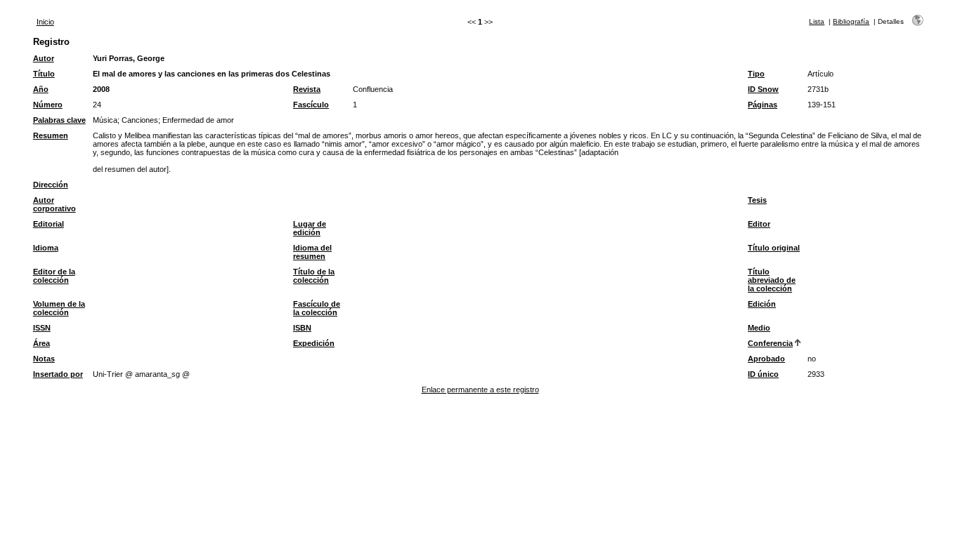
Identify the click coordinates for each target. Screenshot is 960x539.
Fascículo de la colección (316, 308)
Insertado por (58, 374)
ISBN (302, 328)
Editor (759, 224)
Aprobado (766, 358)
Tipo (756, 73)
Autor (43, 58)
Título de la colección (314, 275)
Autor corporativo (54, 204)
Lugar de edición (309, 228)
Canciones (140, 120)
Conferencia (770, 343)
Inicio (45, 22)
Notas (44, 358)
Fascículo (311, 104)
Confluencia (373, 89)
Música (105, 120)
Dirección (50, 184)
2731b (818, 89)
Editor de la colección (54, 275)
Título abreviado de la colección (772, 280)
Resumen (50, 135)
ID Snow (763, 89)
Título (44, 73)
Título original (774, 248)
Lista (816, 21)
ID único (763, 374)
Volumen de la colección (59, 308)
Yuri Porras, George (128, 58)
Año (40, 89)
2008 (101, 89)
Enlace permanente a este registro (480, 389)
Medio (759, 328)
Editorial (48, 224)
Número (48, 104)
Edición (762, 304)
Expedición (314, 343)
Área (41, 343)
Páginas (762, 104)
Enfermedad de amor (198, 120)
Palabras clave (59, 120)
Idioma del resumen (312, 252)
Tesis (757, 200)
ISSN (42, 328)
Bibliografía (851, 21)
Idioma (45, 248)
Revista (306, 89)
